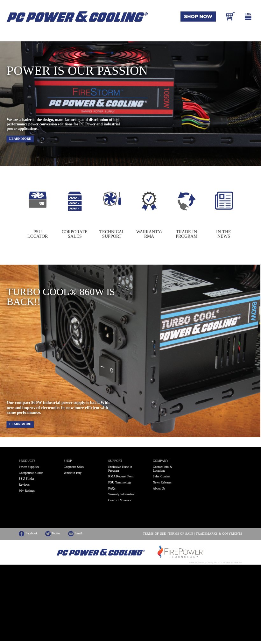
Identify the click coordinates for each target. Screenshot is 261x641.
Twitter (55, 533)
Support (115, 460)
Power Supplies (29, 466)
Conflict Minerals (119, 500)
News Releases (162, 482)
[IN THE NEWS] (224, 208)
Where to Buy (72, 473)
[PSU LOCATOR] (38, 206)
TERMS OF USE (154, 534)
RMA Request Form (121, 476)
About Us (159, 488)
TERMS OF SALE (180, 534)
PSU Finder (26, 478)
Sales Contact (161, 476)
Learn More (20, 138)
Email (78, 533)
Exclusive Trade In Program (120, 468)
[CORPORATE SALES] (75, 209)
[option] (37, 215)
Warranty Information (121, 494)
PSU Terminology (119, 482)
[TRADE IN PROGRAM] (187, 209)
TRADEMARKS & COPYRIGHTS (219, 534)
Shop (68, 460)
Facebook (31, 533)
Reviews (24, 484)
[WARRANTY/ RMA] (149, 209)
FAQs (112, 488)
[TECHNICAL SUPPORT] (112, 204)
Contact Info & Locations (162, 468)
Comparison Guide (31, 473)
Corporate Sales (74, 466)
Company (160, 460)
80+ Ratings (27, 490)
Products (27, 460)
